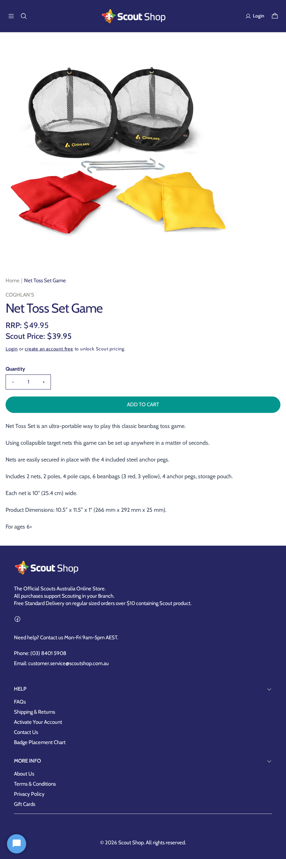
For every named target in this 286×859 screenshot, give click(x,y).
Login (12, 348)
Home (13, 280)
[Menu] (11, 16)
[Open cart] (274, 16)
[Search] (23, 16)
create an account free (49, 348)
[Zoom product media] (222, 53)
